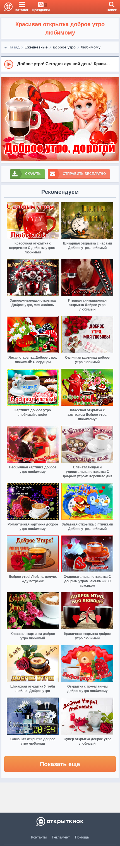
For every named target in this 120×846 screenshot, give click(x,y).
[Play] (8, 64)
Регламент (61, 837)
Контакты (39, 837)
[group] (60, 64)
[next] (113, 119)
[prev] (7, 119)
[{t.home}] (60, 821)
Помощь (82, 837)
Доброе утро (64, 47)
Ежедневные (36, 47)
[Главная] (6, 7)
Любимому (90, 47)
